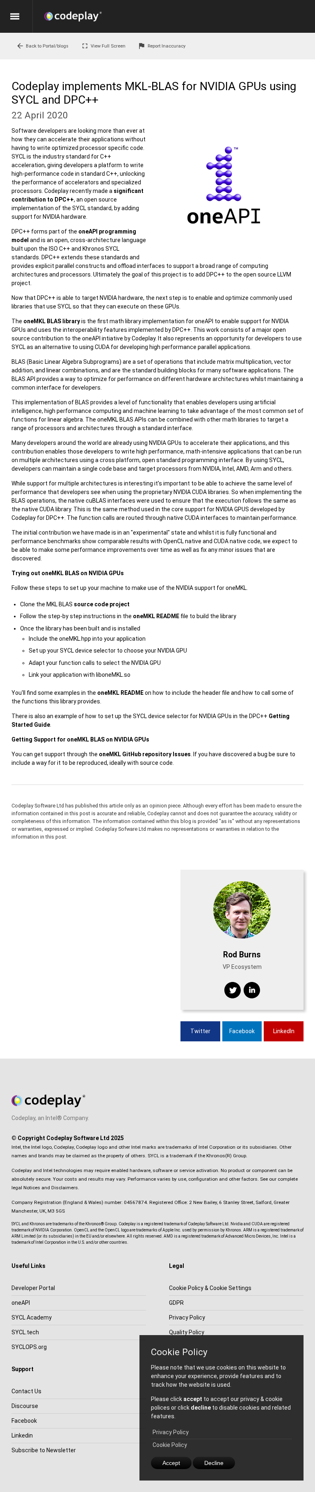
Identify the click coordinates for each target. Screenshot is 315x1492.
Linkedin (22, 1435)
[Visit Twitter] (232, 990)
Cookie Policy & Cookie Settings (210, 1288)
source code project (102, 604)
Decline (214, 1463)
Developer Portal (33, 1288)
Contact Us (26, 1391)
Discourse (24, 1406)
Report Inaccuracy (161, 46)
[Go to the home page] (179, 16)
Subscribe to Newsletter (43, 1450)
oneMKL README (156, 616)
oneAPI (20, 1302)
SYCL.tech (25, 1332)
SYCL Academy (31, 1317)
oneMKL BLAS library (51, 321)
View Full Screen (103, 46)
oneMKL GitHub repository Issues (145, 754)
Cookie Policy (170, 1445)
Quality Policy (186, 1332)
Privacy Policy (171, 1432)
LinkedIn (283, 1031)
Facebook (242, 1031)
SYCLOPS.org (29, 1347)
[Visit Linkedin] (252, 990)
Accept (171, 1463)
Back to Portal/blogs (42, 46)
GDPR (176, 1302)
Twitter (200, 1031)
